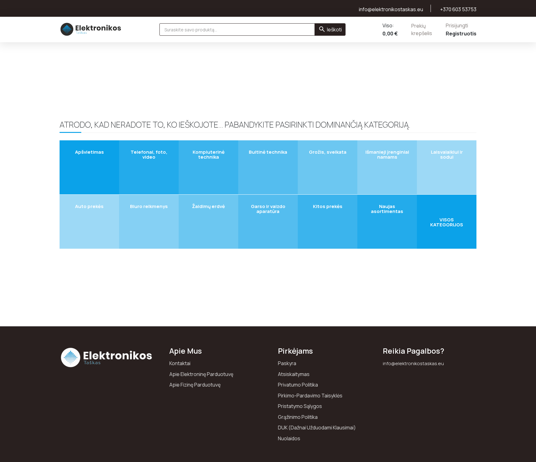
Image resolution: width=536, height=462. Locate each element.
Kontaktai (179, 363)
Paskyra (287, 363)
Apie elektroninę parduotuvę (201, 374)
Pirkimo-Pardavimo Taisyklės (310, 395)
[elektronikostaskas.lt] (91, 29)
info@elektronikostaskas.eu (413, 363)
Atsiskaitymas (294, 374)
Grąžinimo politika (298, 417)
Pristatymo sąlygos (300, 406)
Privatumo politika (298, 384)
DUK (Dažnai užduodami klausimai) (317, 427)
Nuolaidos (289, 438)
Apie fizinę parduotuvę (195, 384)
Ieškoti (334, 29)
